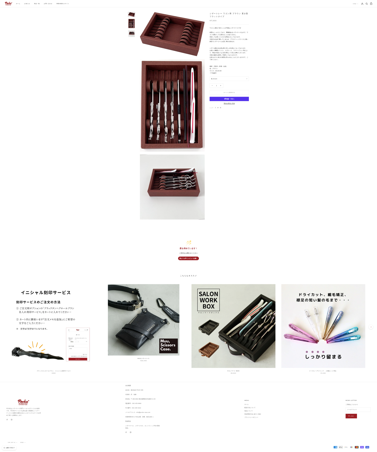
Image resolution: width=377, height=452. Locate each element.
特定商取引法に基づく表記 (252, 414)
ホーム (18, 3)
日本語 (354, 3)
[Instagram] (11, 419)
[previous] (6, 327)
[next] (371, 327)
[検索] (367, 4)
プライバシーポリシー (251, 417)
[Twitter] (218, 107)
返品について (248, 411)
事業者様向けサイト (63, 3)
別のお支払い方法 (229, 103)
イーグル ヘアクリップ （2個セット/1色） (323, 371)
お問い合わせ (48, 3)
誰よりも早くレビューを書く (188, 258)
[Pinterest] (220, 107)
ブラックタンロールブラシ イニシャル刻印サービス (54, 371)
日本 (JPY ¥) (11, 442)
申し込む (351, 416)
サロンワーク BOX (233, 371)
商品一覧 (37, 3)
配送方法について (249, 408)
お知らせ (27, 3)
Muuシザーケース (144, 358)
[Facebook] (215, 107)
